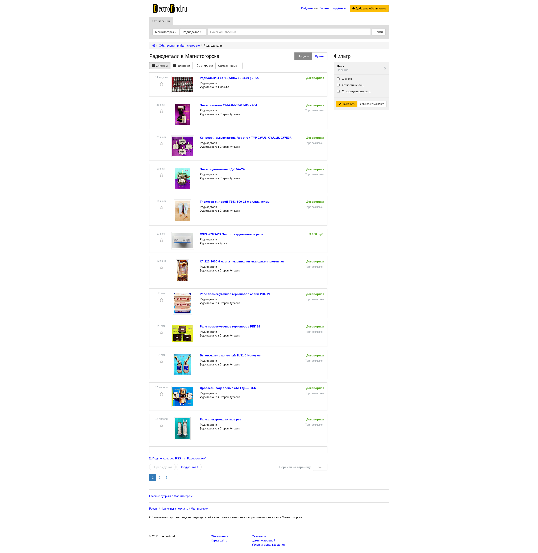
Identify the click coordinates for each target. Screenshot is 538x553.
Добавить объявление (370, 8)
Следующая (188, 467)
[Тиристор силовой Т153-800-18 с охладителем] (182, 211)
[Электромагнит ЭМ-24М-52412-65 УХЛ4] (182, 114)
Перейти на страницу (295, 467)
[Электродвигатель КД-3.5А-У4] (182, 178)
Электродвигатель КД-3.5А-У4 (222, 169)
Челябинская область (174, 508)
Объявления (161, 21)
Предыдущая (163, 467)
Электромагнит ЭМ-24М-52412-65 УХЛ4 (228, 105)
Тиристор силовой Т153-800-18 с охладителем (234, 201)
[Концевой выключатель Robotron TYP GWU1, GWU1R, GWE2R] (182, 146)
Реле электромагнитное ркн (220, 419)
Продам (303, 56)
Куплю (319, 56)
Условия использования (268, 544)
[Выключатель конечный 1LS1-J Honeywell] (182, 364)
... (174, 477)
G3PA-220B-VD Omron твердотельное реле (231, 234)
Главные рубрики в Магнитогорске (171, 496)
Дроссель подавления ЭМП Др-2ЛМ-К (228, 388)
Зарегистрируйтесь (332, 8)
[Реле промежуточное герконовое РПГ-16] (182, 333)
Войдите (307, 8)
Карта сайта (219, 540)
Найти (378, 32)
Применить (348, 104)
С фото (346, 78)
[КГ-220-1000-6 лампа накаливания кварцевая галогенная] (182, 270)
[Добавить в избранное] (161, 84)
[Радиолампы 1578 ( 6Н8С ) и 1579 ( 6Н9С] (182, 84)
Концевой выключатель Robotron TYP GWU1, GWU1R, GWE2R (245, 137)
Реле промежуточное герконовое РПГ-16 (230, 326)
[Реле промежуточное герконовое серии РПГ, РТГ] (182, 303)
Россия (153, 508)
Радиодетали (192, 32)
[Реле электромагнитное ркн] (182, 428)
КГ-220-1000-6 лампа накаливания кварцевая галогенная (242, 261)
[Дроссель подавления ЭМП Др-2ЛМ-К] (182, 396)
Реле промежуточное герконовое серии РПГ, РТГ (236, 294)
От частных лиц (352, 85)
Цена (342, 68)
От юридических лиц (355, 91)
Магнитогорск (199, 508)
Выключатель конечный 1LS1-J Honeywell (231, 355)
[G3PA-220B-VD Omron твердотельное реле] (182, 240)
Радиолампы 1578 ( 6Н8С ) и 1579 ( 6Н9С (229, 78)
